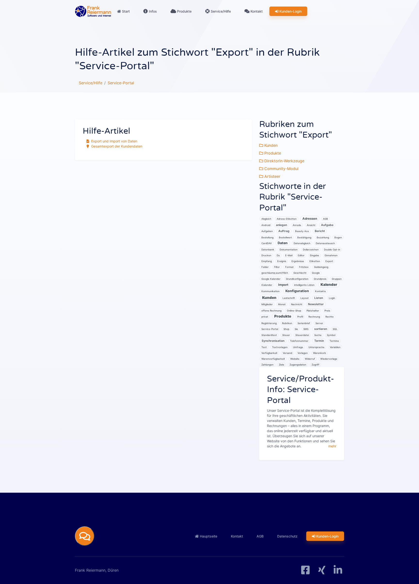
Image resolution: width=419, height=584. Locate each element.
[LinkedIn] (338, 572)
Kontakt (256, 11)
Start (125, 11)
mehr (332, 446)
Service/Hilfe (220, 11)
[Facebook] (305, 572)
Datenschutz (287, 536)
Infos (152, 11)
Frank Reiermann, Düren (97, 570)
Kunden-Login (290, 11)
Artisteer (271, 176)
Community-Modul (280, 168)
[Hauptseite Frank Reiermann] (93, 11)
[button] (84, 536)
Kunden (270, 145)
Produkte (184, 11)
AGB (260, 536)
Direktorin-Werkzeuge (283, 160)
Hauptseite (208, 536)
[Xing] (321, 572)
